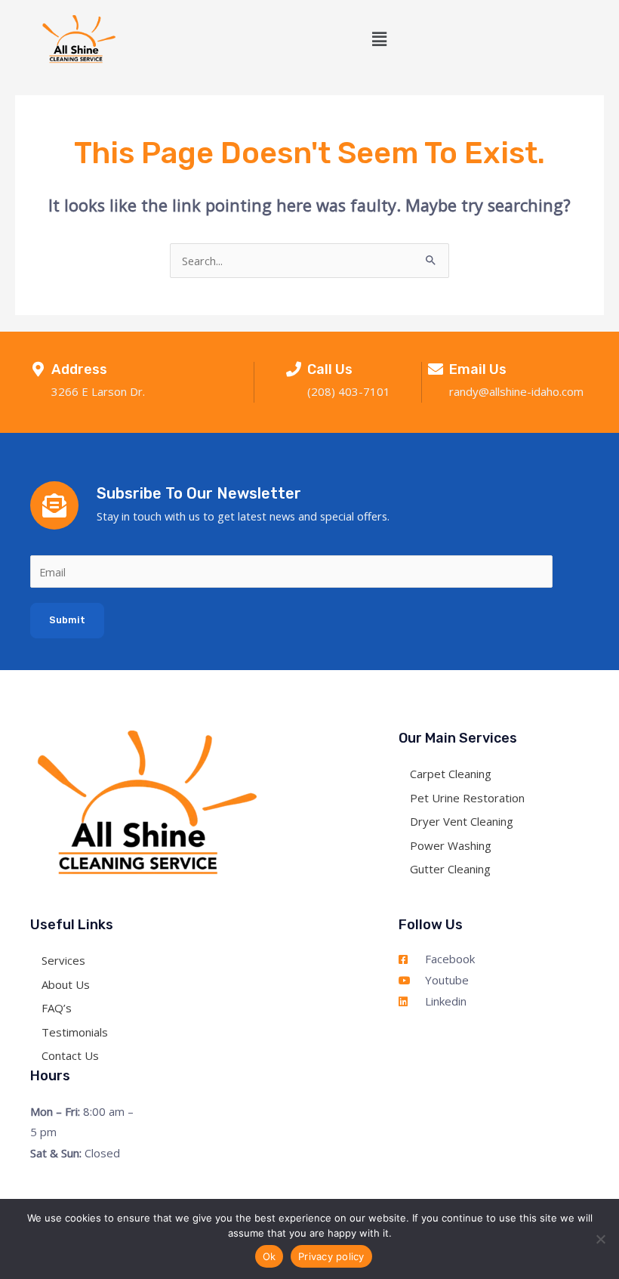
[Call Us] (293, 369)
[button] (380, 39)
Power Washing (450, 844)
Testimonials (75, 1032)
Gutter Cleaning (450, 868)
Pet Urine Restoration (467, 797)
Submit (67, 620)
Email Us (478, 369)
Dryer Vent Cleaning (461, 821)
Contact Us (70, 1055)
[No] (600, 1239)
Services (63, 960)
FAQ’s (57, 1007)
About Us (66, 984)
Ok (269, 1256)
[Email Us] (435, 369)
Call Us (330, 369)
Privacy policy (331, 1256)
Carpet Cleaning (450, 773)
